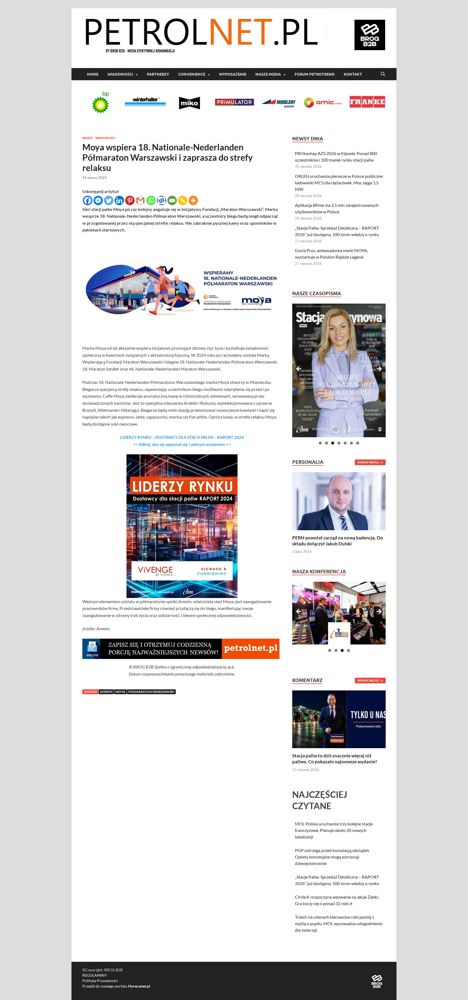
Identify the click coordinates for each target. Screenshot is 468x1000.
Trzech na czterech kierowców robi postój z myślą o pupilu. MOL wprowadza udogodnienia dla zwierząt (338, 923)
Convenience (191, 74)
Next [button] (379, 369)
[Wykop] (161, 200)
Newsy (87, 138)
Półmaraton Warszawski (151, 692)
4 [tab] (338, 443)
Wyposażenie (232, 74)
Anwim (106, 692)
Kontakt (353, 74)
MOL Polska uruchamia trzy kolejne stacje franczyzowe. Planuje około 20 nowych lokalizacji (334, 830)
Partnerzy (158, 74)
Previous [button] (299, 369)
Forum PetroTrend (314, 74)
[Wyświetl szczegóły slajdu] (339, 370)
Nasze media (268, 74)
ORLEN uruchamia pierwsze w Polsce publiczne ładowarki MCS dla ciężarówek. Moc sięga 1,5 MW (339, 182)
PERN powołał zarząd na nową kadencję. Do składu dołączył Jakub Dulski (337, 540)
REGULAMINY (94, 975)
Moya (120, 692)
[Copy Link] (182, 200)
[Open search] (383, 74)
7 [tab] (357, 443)
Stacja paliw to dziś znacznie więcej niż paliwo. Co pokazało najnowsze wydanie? (334, 758)
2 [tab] (326, 443)
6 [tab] (351, 443)
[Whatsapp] (151, 200)
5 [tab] (345, 443)
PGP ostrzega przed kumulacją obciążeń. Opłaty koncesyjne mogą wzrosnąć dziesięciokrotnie (332, 857)
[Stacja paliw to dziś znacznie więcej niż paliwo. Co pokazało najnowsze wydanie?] (339, 718)
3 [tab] (332, 443)
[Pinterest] (130, 200)
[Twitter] (108, 200)
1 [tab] (320, 443)
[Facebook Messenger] (98, 200)
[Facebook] (87, 200)
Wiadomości (120, 74)
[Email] (172, 200)
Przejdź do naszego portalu (116, 986)
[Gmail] (140, 200)
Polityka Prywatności (100, 980)
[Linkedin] (119, 200)
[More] (193, 200)
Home (92, 74)
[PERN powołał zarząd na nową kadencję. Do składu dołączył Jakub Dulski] (339, 500)
